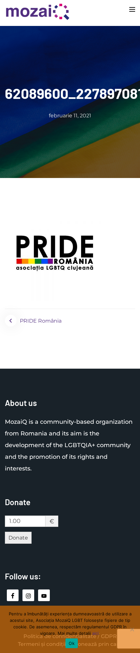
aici (95, 633)
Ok (72, 643)
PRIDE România (41, 321)
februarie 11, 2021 (70, 116)
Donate (18, 538)
